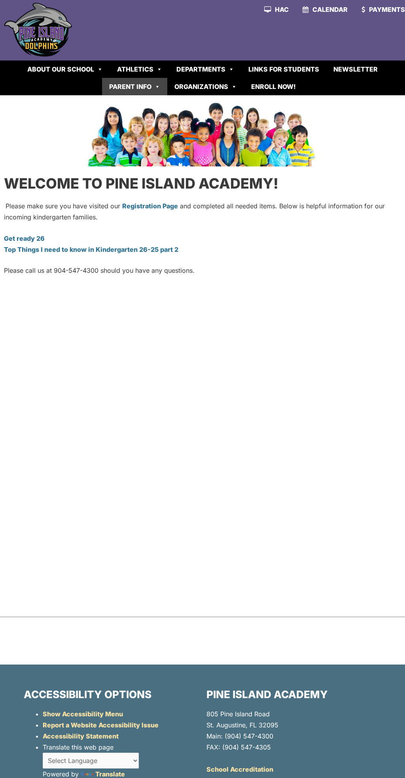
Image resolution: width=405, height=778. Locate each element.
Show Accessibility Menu (83, 714)
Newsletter (355, 69)
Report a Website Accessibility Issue (101, 725)
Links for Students (283, 69)
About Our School (60, 69)
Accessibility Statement (81, 736)
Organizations (201, 87)
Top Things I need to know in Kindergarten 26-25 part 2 (91, 249)
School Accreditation (239, 769)
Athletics (135, 69)
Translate (110, 774)
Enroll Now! (273, 87)
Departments (200, 69)
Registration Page (150, 206)
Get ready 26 (24, 238)
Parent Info (130, 87)
